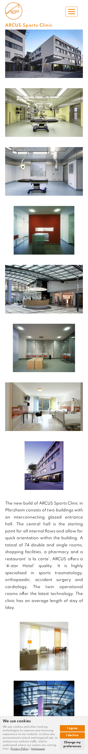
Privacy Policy (20, 748)
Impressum (38, 748)
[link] (21, 748)
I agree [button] (72, 728)
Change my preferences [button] (72, 744)
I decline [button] (72, 735)
